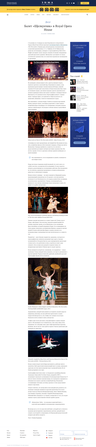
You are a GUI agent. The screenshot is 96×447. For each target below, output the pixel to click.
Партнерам (22, 430)
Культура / (79, 95)
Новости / (79, 87)
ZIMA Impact (56, 14)
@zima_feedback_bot (65, 439)
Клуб (43, 14)
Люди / (78, 79)
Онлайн (26, 14)
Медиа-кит (35, 430)
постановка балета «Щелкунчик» (58, 45)
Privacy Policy (36, 432)
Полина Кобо (51, 33)
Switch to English (36, 435)
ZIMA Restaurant (65, 14)
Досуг (48, 22)
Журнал (32, 14)
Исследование (23, 435)
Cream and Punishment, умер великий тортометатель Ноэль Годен (82, 81)
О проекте (22, 432)
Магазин (49, 14)
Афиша (38, 14)
